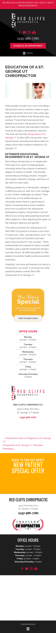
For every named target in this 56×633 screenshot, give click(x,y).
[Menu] (28, 628)
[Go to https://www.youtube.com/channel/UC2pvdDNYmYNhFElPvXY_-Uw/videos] (24, 33)
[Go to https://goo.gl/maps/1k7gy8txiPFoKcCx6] (33, 33)
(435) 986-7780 (28, 38)
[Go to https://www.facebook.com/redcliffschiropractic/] (19, 33)
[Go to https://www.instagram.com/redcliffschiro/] (29, 33)
